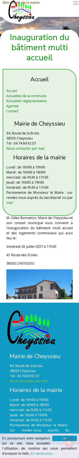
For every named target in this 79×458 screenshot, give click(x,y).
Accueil (11, 90)
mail (9, 202)
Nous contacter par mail (25, 148)
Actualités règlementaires (26, 101)
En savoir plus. (42, 453)
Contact (12, 111)
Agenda (12, 106)
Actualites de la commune (26, 95)
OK (64, 438)
